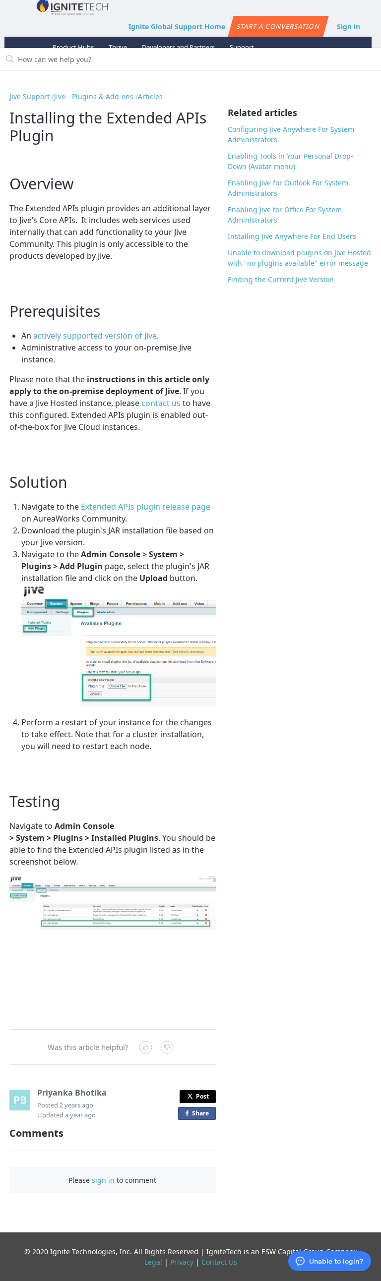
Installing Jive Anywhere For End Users (292, 236)
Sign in (348, 26)
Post (202, 1096)
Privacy (181, 1262)
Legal (153, 1262)
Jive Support (29, 96)
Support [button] (242, 47)
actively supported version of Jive (95, 335)
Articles (150, 96)
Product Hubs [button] (73, 47)
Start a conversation (278, 26)
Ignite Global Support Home (176, 26)
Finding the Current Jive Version (281, 279)
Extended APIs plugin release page (145, 506)
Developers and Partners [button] (178, 47)
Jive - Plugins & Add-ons (93, 96)
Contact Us (219, 1262)
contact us (161, 403)
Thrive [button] (118, 47)
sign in (103, 1180)
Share (202, 1114)
